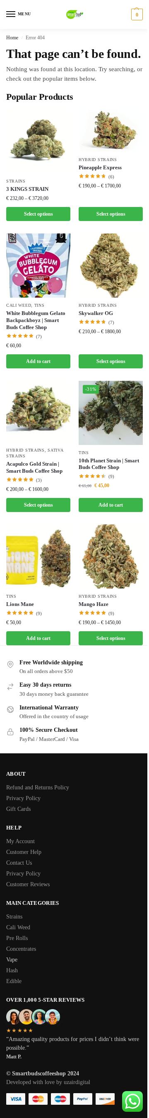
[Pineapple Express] (111, 130)
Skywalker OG (96, 313)
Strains (16, 181)
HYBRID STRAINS (98, 159)
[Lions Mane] (38, 556)
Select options (38, 214)
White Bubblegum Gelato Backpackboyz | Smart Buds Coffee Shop (35, 320)
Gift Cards (18, 809)
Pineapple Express (100, 167)
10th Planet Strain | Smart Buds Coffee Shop (109, 464)
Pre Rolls (17, 938)
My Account (20, 841)
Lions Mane (20, 604)
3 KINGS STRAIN (27, 189)
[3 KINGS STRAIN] (38, 141)
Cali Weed (18, 305)
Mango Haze (93, 604)
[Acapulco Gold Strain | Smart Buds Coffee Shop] (38, 411)
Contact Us (19, 863)
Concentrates (22, 949)
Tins (39, 305)
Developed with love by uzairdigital (48, 1082)
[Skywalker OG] (111, 265)
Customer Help (23, 852)
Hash (12, 970)
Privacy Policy (23, 798)
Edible (14, 981)
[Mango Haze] (111, 556)
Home (12, 38)
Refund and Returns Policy (37, 787)
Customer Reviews (28, 884)
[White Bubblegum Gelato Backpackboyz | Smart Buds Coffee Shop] (38, 265)
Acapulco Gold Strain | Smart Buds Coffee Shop (34, 467)
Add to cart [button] (38, 361)
